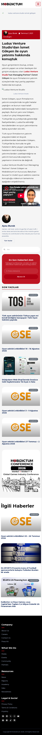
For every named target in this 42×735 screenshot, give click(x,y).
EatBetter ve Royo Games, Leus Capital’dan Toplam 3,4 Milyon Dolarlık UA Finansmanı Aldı (20, 604)
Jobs (3, 688)
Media (3, 654)
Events (4, 658)
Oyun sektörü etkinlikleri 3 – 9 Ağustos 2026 (20, 412)
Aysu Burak (8, 226)
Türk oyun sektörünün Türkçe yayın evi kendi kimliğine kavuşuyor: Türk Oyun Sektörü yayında (20, 318)
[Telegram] (3, 720)
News (3, 677)
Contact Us (5, 638)
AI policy (4, 711)
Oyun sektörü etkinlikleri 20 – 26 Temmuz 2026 (20, 537)
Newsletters (6, 692)
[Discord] (14, 720)
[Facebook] (3, 716)
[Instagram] (14, 716)
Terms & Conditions (9, 708)
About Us (5, 631)
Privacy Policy (6, 704)
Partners (4, 665)
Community (6, 661)
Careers (4, 634)
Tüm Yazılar (8, 241)
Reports (4, 681)
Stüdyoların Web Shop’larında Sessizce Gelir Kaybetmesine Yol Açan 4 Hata (20, 381)
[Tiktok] (10, 720)
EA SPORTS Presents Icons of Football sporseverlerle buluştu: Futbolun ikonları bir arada (19, 570)
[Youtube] (18, 716)
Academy (5, 684)
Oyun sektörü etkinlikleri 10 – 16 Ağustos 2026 (20, 350)
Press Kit (5, 641)
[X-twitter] (10, 716)
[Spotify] (6, 720)
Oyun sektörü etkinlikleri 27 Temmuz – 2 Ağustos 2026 (21, 443)
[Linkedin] (6, 716)
